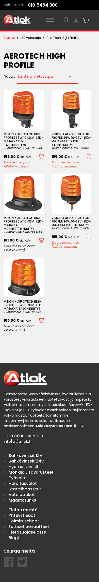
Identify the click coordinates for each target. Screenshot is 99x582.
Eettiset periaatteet (29, 526)
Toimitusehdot (24, 521)
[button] (41, 156)
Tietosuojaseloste (27, 532)
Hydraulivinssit (24, 467)
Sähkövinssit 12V (25, 455)
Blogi (14, 538)
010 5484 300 (43, 5)
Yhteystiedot (22, 515)
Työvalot (18, 478)
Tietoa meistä (23, 510)
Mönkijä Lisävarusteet (31, 472)
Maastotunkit (23, 500)
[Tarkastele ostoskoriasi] (86, 20)
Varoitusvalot (23, 483)
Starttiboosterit (25, 489)
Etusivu (9, 38)
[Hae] (66, 20)
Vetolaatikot (22, 495)
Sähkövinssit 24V (26, 461)
